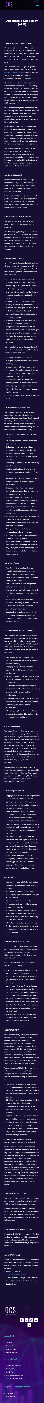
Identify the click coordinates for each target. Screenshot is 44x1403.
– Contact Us (8, 1346)
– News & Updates (10, 1352)
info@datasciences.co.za (15, 1275)
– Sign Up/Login (10, 1349)
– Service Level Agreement (13, 1375)
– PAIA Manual (9, 1397)
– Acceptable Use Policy (12, 1365)
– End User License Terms (13, 1379)
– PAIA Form (8, 1393)
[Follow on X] (26, 1320)
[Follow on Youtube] (36, 1320)
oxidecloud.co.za (10, 73)
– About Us (8, 1343)
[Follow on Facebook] (22, 1320)
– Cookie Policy (9, 1372)
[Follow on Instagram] (31, 1320)
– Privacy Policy (9, 1369)
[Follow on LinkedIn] (29, 1325)
